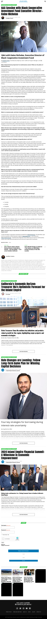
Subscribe (23, 560)
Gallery (33, 611)
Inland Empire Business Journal (13, 370)
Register (3, 544)
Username (5, 525)
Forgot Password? (5, 545)
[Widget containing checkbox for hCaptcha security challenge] (10, 538)
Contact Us (39, 611)
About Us (25, 611)
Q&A (10, 242)
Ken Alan (8, 294)
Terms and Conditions (17, 611)
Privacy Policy (9, 611)
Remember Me (6, 534)
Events (29, 611)
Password (5, 530)
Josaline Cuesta (9, 18)
